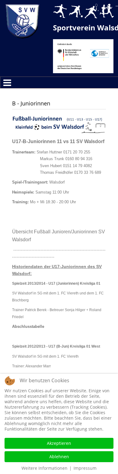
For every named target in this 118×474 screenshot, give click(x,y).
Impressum (85, 468)
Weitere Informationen (44, 468)
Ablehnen (59, 456)
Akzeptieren (59, 443)
